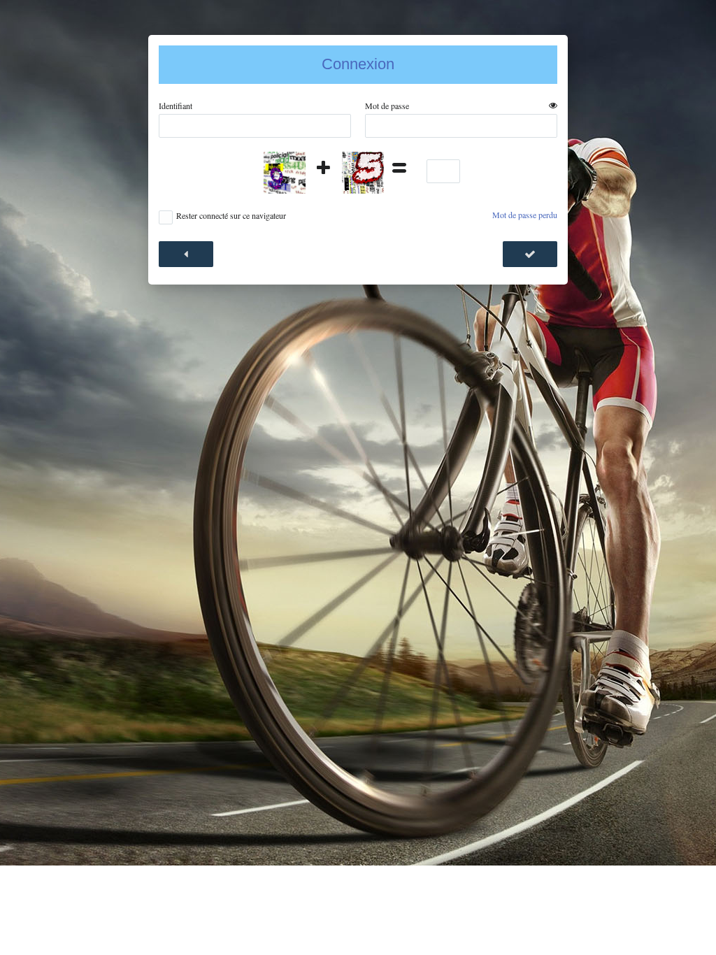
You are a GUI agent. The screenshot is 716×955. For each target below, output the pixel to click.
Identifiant (175, 106)
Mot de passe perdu (524, 214)
